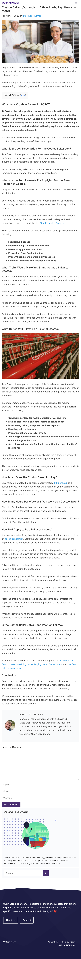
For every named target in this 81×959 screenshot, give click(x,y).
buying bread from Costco (48, 664)
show (23, 95)
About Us (11, 920)
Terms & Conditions (66, 945)
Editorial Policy (68, 942)
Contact (26, 920)
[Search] (46, 873)
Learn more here (53, 864)
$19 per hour (60, 483)
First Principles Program (52, 223)
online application (14, 539)
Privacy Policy (53, 942)
